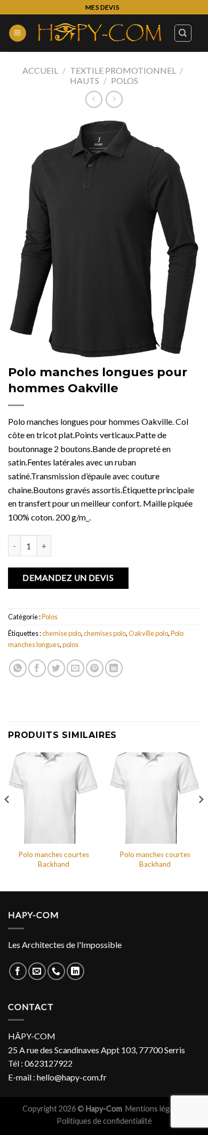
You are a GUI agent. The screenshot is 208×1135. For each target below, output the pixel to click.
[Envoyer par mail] (75, 668)
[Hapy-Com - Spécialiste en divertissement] (100, 33)
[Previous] (7, 820)
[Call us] (56, 971)
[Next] (200, 820)
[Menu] (17, 33)
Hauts (84, 80)
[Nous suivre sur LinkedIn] (75, 971)
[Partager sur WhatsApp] (18, 668)
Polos (124, 80)
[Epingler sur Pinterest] (94, 668)
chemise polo (61, 633)
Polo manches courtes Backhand (53, 859)
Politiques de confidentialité (104, 1120)
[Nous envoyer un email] (37, 971)
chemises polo (105, 633)
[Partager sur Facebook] (37, 668)
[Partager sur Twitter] (56, 668)
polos (70, 644)
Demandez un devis (68, 577)
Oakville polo (148, 633)
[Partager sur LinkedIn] (114, 668)
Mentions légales (155, 1108)
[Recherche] (183, 33)
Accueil (40, 70)
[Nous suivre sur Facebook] (18, 971)
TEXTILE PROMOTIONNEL (123, 70)
